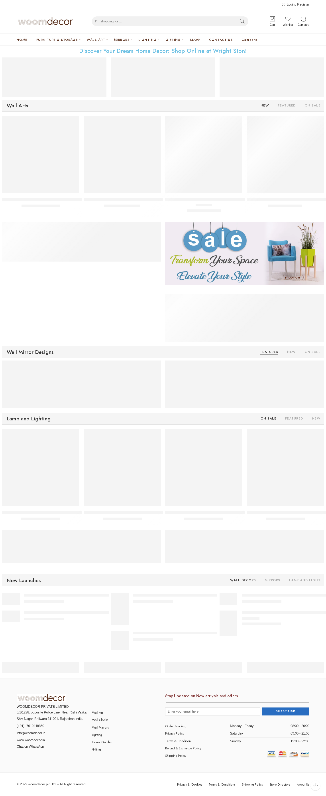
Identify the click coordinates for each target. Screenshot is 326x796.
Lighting (97, 734)
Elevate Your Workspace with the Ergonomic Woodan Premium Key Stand (63, 199)
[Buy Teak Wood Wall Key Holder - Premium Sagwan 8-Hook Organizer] (122, 154)
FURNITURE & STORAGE (57, 39)
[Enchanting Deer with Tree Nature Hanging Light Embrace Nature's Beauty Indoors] (122, 467)
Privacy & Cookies (189, 784)
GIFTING (173, 39)
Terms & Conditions (222, 784)
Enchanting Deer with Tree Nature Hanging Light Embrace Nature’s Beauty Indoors (152, 512)
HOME (22, 39)
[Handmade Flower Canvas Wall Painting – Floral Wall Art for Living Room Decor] (11, 599)
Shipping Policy (175, 755)
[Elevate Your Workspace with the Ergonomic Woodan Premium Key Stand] (40, 154)
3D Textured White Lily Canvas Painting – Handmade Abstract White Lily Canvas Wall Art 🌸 (96, 613)
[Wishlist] (73, 122)
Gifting (96, 749)
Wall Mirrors (100, 727)
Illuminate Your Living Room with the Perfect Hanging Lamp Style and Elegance (67, 512)
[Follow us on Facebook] (101, 698)
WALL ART (96, 39)
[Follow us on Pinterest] (109, 698)
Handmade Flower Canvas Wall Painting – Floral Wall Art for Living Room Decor (87, 595)
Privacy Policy (174, 733)
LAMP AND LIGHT (304, 580)
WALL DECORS (243, 580)
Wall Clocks (100, 719)
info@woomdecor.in (31, 733)
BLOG (195, 39)
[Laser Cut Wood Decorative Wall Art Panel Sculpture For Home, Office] (228, 623)
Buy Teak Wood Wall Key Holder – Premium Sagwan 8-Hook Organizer (142, 199)
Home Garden (102, 742)
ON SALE (312, 106)
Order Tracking (175, 726)
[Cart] (272, 19)
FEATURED (287, 106)
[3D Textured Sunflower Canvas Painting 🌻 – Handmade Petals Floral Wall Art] (228, 599)
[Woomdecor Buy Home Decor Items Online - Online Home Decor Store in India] (45, 21)
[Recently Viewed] (315, 785)
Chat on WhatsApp (30, 746)
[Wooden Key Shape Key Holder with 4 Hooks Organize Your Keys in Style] (285, 154)
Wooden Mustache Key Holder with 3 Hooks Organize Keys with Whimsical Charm (233, 199)
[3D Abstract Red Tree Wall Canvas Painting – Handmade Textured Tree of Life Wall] (120, 640)
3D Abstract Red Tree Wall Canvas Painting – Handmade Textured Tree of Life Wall (198, 633)
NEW (265, 106)
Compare (249, 39)
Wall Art (97, 712)
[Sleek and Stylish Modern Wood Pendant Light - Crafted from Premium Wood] (285, 467)
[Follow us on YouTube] (124, 698)
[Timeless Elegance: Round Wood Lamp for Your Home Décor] (203, 467)
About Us (303, 784)
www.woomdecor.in (31, 740)
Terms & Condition (178, 741)
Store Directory (279, 784)
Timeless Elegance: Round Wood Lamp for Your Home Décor (215, 512)
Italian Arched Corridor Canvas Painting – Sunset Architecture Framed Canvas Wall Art (201, 595)
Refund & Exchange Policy (183, 748)
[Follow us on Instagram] (117, 698)
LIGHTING (147, 39)
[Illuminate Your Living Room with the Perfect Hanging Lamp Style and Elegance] (40, 467)
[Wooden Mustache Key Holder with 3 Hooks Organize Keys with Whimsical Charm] (203, 154)
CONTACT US (221, 39)
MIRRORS (122, 39)
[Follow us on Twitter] (93, 698)
